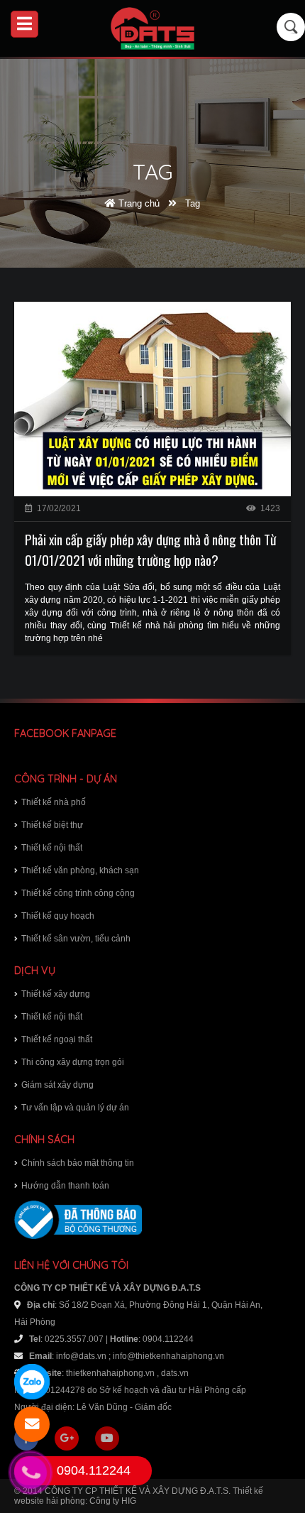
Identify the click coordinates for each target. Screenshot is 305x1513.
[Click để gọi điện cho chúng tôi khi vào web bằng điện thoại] (30, 1472)
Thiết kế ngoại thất (56, 1039)
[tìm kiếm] (291, 27)
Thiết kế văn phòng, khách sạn (80, 870)
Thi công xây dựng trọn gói (72, 1062)
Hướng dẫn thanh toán (65, 1186)
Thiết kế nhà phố (53, 802)
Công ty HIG (112, 1501)
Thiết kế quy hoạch (57, 916)
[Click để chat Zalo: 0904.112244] (32, 1381)
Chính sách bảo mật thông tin (77, 1163)
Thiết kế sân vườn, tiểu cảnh (76, 939)
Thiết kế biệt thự (52, 825)
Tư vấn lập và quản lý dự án (75, 1108)
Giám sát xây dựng (57, 1085)
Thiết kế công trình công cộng (78, 893)
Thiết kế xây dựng (55, 994)
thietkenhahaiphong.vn (110, 1373)
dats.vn (175, 1373)
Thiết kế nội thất (51, 848)
